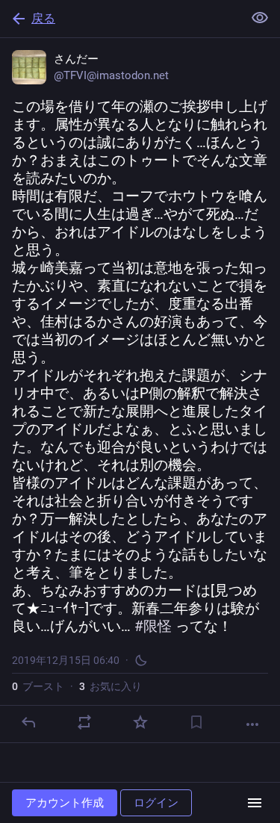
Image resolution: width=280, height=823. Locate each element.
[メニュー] (254, 803)
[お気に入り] (140, 722)
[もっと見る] (252, 724)
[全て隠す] (260, 18)
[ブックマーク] (196, 722)
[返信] (28, 722)
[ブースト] (84, 722)
